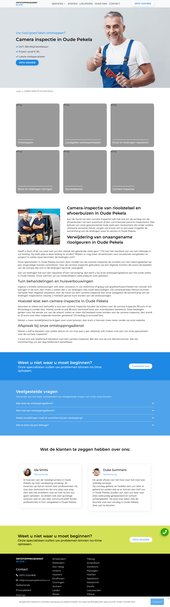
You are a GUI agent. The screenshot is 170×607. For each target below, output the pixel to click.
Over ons (101, 3)
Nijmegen (92, 570)
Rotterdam (58, 563)
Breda (55, 594)
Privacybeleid (23, 590)
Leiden (56, 590)
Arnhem (57, 586)
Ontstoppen (25, 142)
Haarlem (57, 574)
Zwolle (90, 586)
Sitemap (20, 595)
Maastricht (93, 582)
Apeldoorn (93, 578)
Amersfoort (93, 563)
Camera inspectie (123, 189)
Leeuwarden (94, 590)
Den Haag (58, 566)
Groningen (58, 582)
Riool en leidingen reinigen (35, 189)
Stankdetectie (74, 189)
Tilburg (91, 559)
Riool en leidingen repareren (130, 142)
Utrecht (56, 570)
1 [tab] (83, 516)
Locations (86, 3)
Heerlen (91, 574)
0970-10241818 (143, 3)
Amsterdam (59, 559)
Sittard (90, 594)
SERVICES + (58, 3)
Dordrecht (92, 566)
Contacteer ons (140, 366)
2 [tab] (87, 516)
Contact (114, 3)
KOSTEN (72, 3)
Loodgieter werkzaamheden (83, 142)
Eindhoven (58, 578)
